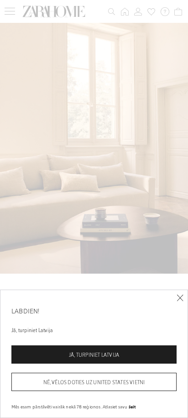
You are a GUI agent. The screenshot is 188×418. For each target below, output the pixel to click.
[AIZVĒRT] (180, 298)
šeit (132, 406)
